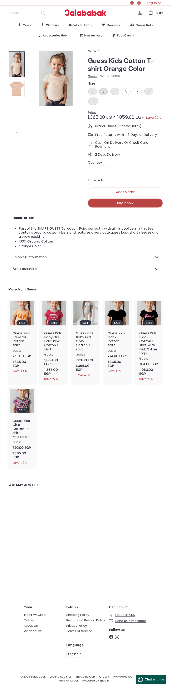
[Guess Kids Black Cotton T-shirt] (117, 338)
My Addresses (122, 677)
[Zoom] (55, 78)
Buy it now (125, 203)
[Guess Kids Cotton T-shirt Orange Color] (19, 537)
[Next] (16, 131)
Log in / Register (60, 677)
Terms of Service (79, 631)
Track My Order (35, 615)
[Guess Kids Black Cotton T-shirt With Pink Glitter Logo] (149, 342)
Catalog (30, 620)
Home (92, 51)
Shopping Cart (85, 677)
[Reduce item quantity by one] (92, 170)
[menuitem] (24, 25)
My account (33, 631)
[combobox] (28, 13)
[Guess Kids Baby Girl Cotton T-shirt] (22, 338)
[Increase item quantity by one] (107, 170)
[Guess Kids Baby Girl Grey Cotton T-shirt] (85, 340)
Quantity (95, 162)
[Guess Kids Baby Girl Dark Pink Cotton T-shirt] (54, 342)
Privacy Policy (76, 625)
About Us (31, 625)
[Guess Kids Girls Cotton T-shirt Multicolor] (22, 428)
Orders (104, 677)
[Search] (43, 13)
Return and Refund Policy (85, 620)
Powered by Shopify (95, 681)
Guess (31, 289)
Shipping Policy (77, 615)
